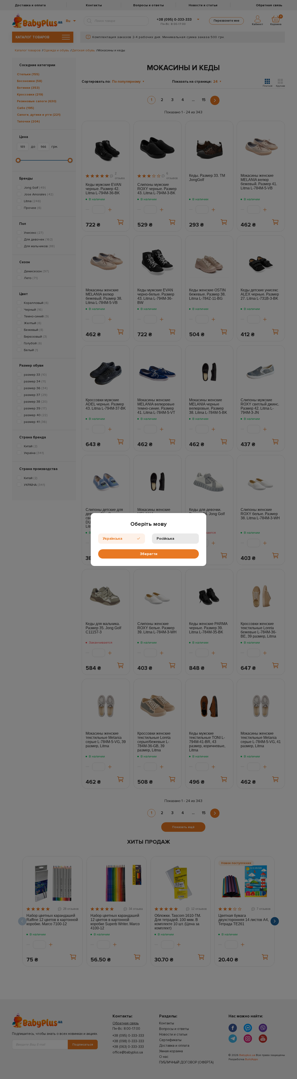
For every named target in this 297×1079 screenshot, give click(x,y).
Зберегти (148, 554)
